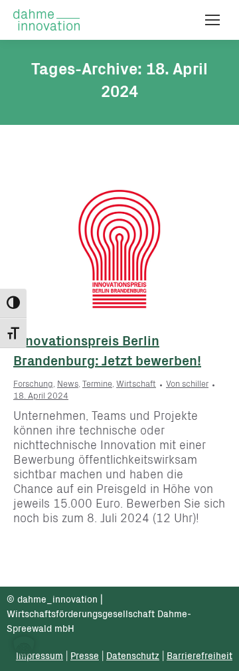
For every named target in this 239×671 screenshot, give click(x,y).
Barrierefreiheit (199, 657)
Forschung (33, 385)
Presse (84, 657)
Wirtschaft (136, 385)
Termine (97, 385)
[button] (24, 647)
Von (187, 385)
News (67, 385)
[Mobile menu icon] (212, 20)
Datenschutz (132, 657)
